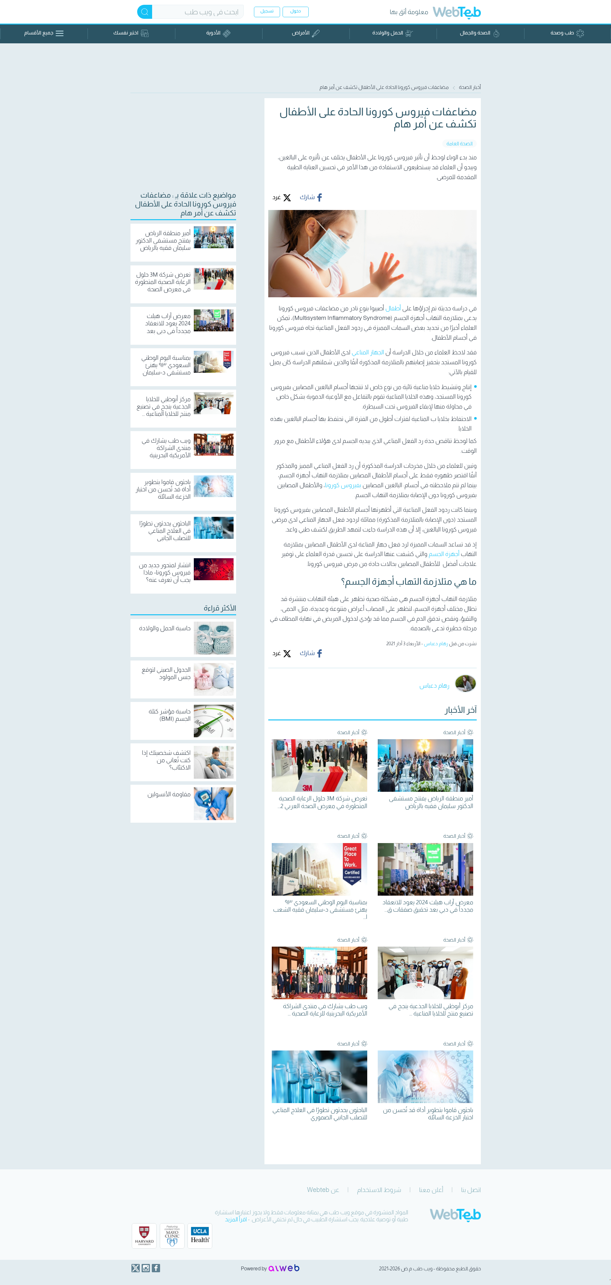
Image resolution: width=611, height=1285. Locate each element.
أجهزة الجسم (444, 554)
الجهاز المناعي (368, 352)
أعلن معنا (431, 1189)
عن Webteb (323, 1189)
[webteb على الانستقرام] (146, 1268)
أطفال (393, 308)
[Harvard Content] (144, 1236)
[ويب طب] (457, 14)
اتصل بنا (471, 1189)
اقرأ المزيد (236, 1219)
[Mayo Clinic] (172, 1236)
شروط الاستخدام (379, 1189)
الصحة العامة (459, 143)
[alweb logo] (284, 1268)
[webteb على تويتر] (135, 1268)
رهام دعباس (436, 643)
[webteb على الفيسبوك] (156, 1268)
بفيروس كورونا (343, 485)
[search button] (144, 12)
